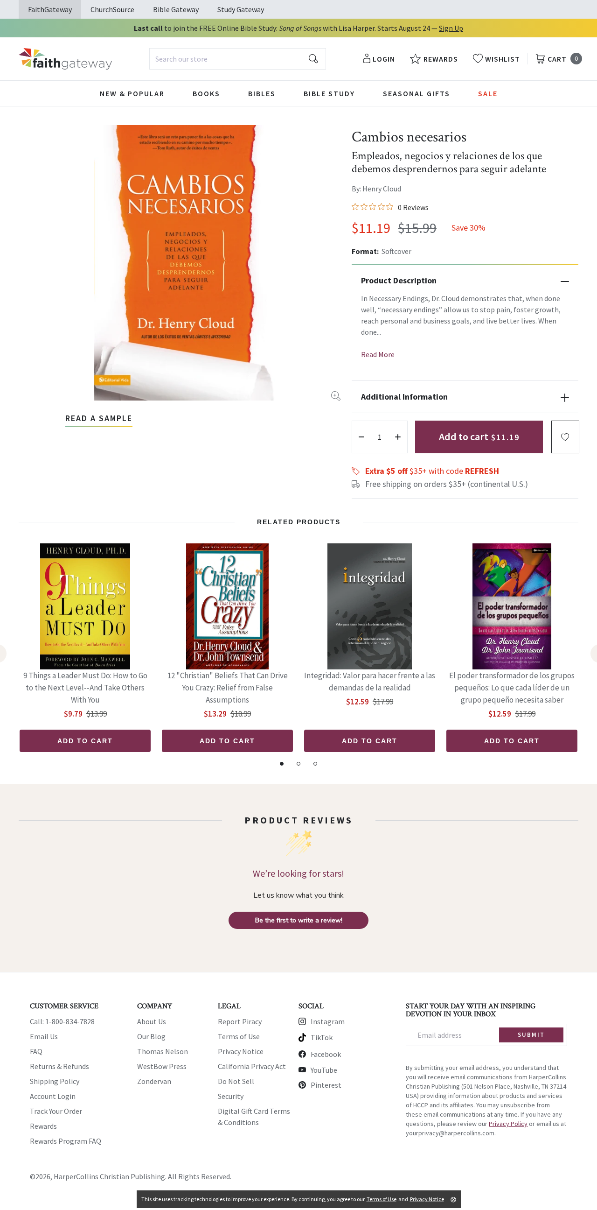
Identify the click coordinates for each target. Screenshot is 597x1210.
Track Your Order (56, 1111)
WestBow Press (162, 1066)
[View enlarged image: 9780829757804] (186, 263)
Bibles (262, 93)
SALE (488, 93)
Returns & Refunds (59, 1066)
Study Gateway (240, 9)
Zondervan (154, 1081)
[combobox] (237, 59)
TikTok (322, 1037)
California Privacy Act (252, 1066)
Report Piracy (240, 1021)
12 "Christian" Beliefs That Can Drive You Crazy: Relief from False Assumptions (227, 687)
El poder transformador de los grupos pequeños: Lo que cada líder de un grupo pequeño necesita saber (512, 687)
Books (206, 93)
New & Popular (132, 93)
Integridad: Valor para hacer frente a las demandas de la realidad (369, 681)
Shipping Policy (54, 1081)
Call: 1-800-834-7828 (62, 1021)
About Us (151, 1021)
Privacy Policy (508, 1123)
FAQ (36, 1051)
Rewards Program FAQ (65, 1141)
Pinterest (326, 1085)
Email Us (44, 1036)
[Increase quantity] (398, 437)
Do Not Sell (236, 1081)
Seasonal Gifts (416, 93)
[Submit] (313, 58)
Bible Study (329, 93)
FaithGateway (50, 9)
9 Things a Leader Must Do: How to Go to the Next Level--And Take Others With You (85, 687)
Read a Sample (98, 418)
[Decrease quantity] (361, 437)
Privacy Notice (241, 1051)
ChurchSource (112, 9)
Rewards (43, 1126)
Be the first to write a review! (298, 920)
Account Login (53, 1096)
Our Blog (151, 1036)
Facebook (326, 1054)
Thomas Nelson (162, 1051)
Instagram (328, 1021)
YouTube (324, 1070)
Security (230, 1096)
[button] (565, 437)
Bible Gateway (176, 9)
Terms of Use (239, 1036)
